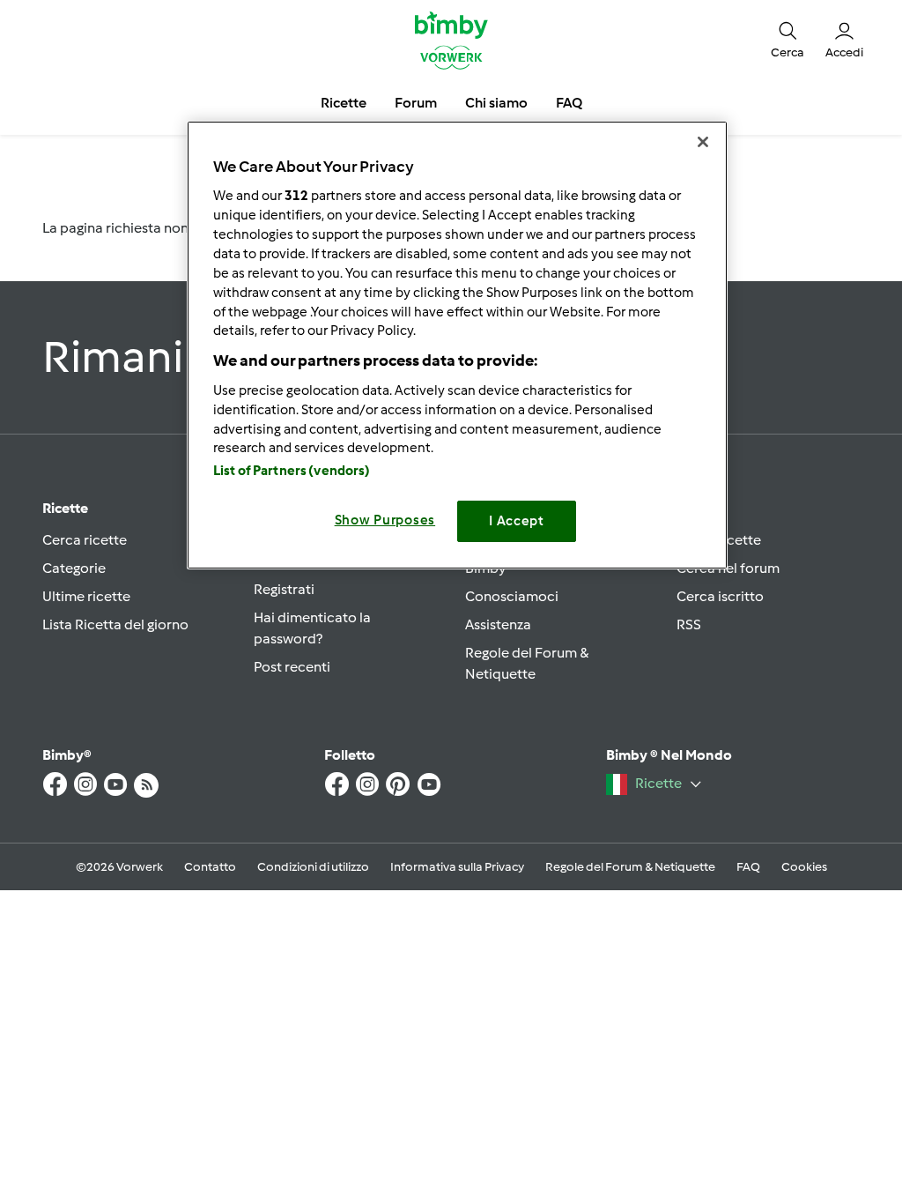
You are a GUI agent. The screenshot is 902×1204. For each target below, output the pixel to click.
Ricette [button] (343, 102)
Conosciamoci (511, 596)
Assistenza (498, 624)
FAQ (748, 866)
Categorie (74, 568)
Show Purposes (385, 520)
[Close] (703, 142)
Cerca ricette (84, 539)
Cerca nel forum (728, 568)
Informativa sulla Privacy (457, 866)
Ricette (65, 508)
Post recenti (292, 666)
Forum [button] (416, 102)
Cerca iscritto (720, 596)
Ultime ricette (86, 596)
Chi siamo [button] (496, 102)
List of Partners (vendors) (292, 471)
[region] (457, 345)
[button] (787, 39)
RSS (688, 624)
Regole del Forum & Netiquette (630, 866)
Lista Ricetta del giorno (115, 624)
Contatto (210, 866)
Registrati (284, 589)
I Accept (516, 521)
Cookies (804, 866)
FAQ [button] (569, 102)
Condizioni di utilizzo (313, 866)
